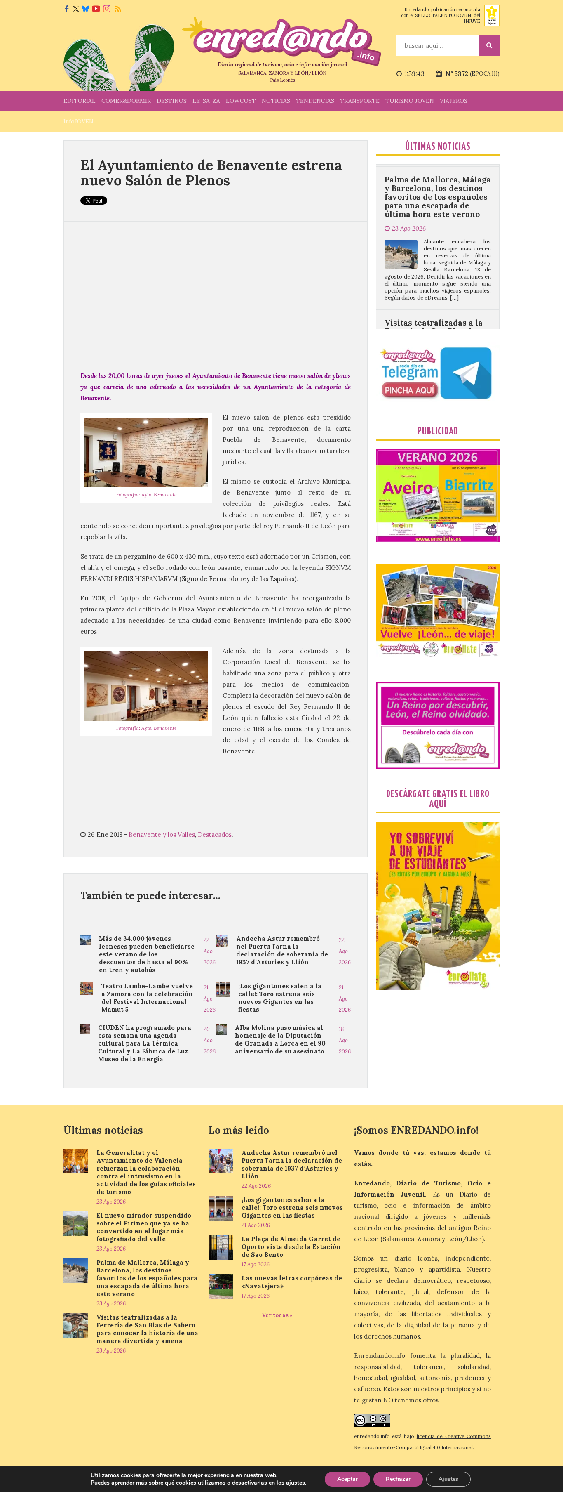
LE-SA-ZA (206, 100)
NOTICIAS (276, 100)
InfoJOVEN (78, 121)
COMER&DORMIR (126, 100)
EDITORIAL (79, 100)
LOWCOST (241, 100)
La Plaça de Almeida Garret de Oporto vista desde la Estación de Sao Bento (291, 1246)
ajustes (295, 1483)
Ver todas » (277, 1315)
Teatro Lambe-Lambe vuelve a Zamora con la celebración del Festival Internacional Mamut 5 (147, 997)
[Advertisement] (215, 296)
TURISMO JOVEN (409, 100)
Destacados (215, 834)
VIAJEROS (453, 100)
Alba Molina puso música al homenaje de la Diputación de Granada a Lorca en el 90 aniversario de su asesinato (280, 1039)
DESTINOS (172, 100)
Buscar (489, 45)
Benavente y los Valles (162, 834)
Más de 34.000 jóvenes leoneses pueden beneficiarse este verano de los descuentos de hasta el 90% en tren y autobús (147, 954)
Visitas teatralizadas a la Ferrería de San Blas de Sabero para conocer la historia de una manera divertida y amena (434, 294)
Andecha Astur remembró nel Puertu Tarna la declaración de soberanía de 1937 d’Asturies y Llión (282, 950)
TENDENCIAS (315, 100)
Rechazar (398, 1479)
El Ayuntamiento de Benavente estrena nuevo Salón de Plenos (211, 172)
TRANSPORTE (360, 100)
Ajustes (448, 1479)
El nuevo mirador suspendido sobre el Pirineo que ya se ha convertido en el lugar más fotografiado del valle (143, 1227)
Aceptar (347, 1479)
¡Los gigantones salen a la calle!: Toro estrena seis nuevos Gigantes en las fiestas (279, 997)
